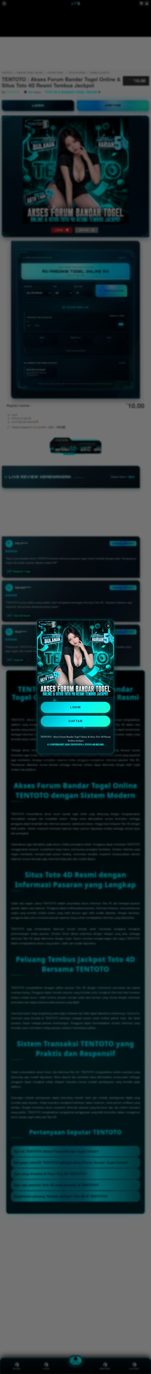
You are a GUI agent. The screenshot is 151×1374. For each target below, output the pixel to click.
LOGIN (75, 707)
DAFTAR (75, 721)
